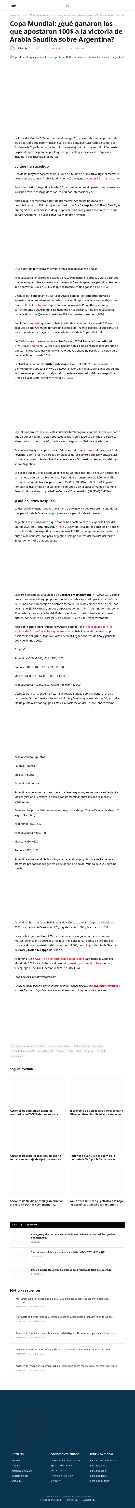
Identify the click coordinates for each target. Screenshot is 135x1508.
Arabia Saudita (81, 1045)
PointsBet (103, 1051)
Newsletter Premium (104, 985)
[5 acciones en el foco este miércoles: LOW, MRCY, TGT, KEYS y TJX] (19, 1256)
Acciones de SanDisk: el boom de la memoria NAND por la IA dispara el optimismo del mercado (93, 1157)
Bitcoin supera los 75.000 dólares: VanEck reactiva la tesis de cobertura (71, 1269)
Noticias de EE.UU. (25, 15)
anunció (98, 364)
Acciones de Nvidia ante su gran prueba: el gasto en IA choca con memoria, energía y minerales (36, 1203)
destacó (39, 305)
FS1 (79, 1051)
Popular (17, 1225)
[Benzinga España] (67, 5)
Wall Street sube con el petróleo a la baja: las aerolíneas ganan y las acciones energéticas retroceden (97, 1203)
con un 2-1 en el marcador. (103, 178)
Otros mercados (43, 15)
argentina (98, 1045)
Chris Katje (22, 48)
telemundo (17, 1056)
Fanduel (61, 1051)
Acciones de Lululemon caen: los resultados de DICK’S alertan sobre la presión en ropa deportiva (34, 1112)
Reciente (32, 1225)
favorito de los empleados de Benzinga (59, 959)
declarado (89, 450)
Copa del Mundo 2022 (23, 1051)
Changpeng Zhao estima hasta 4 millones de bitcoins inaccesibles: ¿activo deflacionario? (73, 1236)
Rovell (61, 527)
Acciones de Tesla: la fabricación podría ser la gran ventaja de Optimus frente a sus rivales (36, 1157)
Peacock (89, 1051)
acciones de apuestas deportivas (28, 1045)
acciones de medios (59, 1045)
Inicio (12, 15)
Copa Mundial (45, 1051)
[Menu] (14, 5)
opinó (36, 346)
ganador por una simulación (85, 963)
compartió (34, 323)
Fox (71, 1051)
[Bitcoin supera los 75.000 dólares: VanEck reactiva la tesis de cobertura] (19, 1274)
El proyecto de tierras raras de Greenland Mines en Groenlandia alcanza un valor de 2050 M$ (97, 1112)
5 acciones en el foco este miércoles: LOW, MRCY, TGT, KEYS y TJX (68, 1252)
